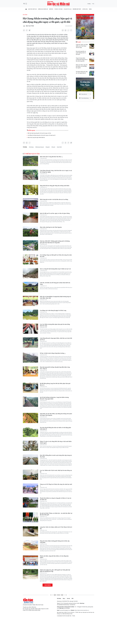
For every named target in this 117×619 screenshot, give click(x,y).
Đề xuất (78, 42)
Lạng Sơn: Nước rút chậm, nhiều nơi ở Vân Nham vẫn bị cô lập (56, 527)
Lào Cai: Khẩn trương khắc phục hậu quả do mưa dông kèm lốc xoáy (55, 325)
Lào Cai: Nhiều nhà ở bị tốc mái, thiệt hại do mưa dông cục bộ (56, 471)
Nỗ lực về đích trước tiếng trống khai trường (52, 353)
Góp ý (64, 598)
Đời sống (51, 9)
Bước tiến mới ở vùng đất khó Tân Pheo (51, 156)
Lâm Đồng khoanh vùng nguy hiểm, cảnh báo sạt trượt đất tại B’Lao (56, 338)
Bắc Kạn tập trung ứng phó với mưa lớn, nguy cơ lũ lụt (39, 133)
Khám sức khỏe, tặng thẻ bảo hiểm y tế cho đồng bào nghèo (54, 556)
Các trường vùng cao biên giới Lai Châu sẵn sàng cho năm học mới (56, 255)
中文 (93, 3)
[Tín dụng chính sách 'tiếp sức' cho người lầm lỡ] (91, 73)
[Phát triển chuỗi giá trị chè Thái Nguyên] (30, 231)
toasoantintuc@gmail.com (65, 610)
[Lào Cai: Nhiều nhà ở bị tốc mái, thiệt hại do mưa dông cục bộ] (30, 475)
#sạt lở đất (59, 147)
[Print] (65, 30)
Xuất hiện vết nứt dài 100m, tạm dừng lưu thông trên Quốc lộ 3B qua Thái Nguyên (56, 414)
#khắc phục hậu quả (39, 147)
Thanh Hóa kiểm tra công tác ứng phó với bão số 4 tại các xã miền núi (55, 498)
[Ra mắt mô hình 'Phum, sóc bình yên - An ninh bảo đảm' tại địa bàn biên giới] (30, 517)
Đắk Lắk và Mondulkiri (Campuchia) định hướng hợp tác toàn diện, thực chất (55, 297)
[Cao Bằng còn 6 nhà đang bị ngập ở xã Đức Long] (30, 315)
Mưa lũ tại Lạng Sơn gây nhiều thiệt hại (36, 137)
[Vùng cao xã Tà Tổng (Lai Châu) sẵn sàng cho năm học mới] (30, 489)
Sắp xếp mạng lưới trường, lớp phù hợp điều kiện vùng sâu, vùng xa (55, 367)
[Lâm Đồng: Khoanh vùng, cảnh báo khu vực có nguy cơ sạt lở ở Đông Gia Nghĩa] (30, 175)
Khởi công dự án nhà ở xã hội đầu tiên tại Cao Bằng (54, 199)
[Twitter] (29, 30)
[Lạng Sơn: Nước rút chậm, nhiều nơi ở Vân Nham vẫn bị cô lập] (30, 531)
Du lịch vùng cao (67, 9)
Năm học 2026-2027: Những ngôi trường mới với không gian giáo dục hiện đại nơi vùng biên (55, 241)
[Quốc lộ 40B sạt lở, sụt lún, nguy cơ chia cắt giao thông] (30, 218)
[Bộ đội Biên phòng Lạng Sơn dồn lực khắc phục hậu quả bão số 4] (30, 388)
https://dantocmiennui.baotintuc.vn (82, 610)
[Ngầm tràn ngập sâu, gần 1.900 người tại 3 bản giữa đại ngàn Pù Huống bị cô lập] (30, 574)
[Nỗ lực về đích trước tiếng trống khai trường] (30, 357)
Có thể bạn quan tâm (31, 154)
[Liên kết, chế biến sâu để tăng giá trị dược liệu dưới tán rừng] (30, 287)
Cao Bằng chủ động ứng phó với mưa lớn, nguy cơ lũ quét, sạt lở (41, 135)
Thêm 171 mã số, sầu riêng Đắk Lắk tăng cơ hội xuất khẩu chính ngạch (56, 442)
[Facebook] (27, 30)
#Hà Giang (31, 147)
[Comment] (71, 30)
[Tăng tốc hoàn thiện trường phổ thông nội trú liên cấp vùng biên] (30, 545)
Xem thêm (47, 585)
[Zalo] (24, 30)
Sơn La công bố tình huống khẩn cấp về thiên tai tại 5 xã (55, 269)
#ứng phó (48, 147)
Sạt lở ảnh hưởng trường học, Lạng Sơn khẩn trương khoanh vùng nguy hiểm (54, 398)
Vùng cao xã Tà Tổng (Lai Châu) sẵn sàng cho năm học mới (56, 484)
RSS (72, 598)
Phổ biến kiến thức (77, 9)
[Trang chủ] (26, 9)
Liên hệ (68, 598)
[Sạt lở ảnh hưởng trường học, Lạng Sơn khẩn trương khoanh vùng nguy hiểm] (30, 402)
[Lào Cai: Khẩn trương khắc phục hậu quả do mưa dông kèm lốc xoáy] (30, 329)
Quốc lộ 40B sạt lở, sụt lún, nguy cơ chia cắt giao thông (55, 213)
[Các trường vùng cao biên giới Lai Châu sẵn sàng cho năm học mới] (30, 259)
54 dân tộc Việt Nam (32, 9)
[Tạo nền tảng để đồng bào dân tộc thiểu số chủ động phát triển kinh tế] (30, 432)
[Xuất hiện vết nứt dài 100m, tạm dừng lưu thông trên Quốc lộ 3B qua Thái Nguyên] (30, 418)
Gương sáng (85, 9)
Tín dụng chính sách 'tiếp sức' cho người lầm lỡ (82, 72)
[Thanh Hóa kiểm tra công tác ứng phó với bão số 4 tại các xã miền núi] (30, 502)
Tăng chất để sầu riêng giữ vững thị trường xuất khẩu (54, 185)
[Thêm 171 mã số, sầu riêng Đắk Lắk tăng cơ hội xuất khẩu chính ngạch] (30, 446)
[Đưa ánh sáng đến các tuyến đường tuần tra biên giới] (91, 53)
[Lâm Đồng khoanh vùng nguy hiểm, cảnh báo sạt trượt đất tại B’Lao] (30, 342)
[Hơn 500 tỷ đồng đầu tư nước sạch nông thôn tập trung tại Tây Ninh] (30, 460)
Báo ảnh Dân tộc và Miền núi (58, 3)
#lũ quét (53, 147)
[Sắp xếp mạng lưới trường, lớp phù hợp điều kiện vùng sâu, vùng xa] (30, 371)
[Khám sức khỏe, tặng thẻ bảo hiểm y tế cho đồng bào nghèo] (30, 560)
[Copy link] (68, 30)
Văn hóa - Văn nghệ (58, 9)
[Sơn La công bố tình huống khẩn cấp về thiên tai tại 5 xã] (30, 273)
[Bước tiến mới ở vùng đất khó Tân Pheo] (30, 161)
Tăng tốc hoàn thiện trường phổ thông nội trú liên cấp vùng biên (54, 541)
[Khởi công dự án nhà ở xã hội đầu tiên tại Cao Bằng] (30, 204)
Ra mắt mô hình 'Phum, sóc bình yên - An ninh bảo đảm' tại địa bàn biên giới (56, 513)
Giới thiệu (59, 598)
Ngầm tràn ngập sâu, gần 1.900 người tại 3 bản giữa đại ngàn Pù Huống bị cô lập (55, 570)
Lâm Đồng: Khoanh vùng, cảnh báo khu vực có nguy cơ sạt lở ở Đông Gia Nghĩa (56, 171)
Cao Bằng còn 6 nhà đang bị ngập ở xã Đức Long (53, 310)
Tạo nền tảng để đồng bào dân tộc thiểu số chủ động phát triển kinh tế (55, 428)
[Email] (63, 30)
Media (90, 9)
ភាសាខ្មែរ (88, 3)
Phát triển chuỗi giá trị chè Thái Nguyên (51, 227)
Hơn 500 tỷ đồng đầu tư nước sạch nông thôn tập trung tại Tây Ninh (56, 456)
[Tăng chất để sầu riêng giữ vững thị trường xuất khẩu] (30, 190)
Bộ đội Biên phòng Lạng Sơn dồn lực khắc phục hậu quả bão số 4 (55, 384)
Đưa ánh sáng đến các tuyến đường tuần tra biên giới (81, 53)
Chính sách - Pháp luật (43, 9)
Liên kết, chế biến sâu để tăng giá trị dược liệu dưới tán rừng (55, 283)
